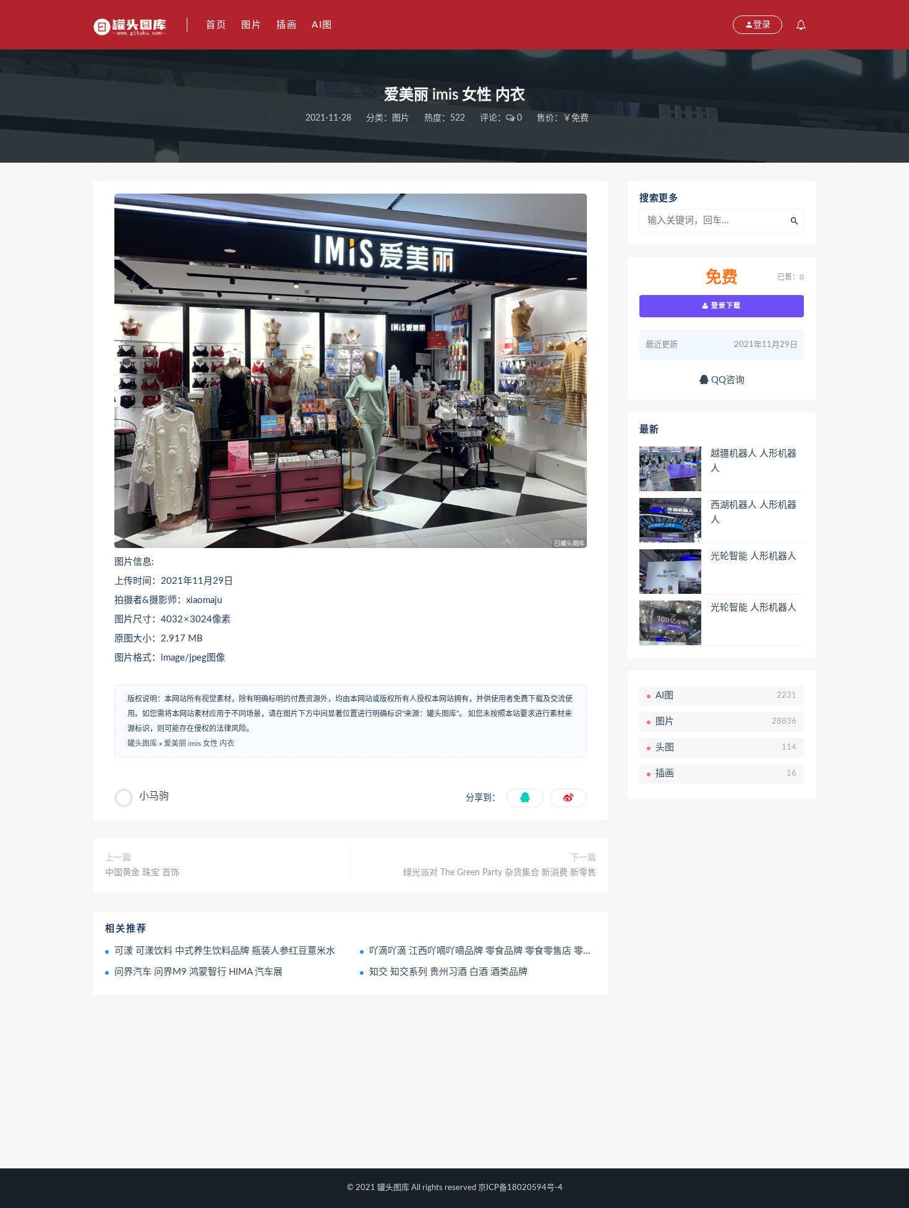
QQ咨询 (727, 380)
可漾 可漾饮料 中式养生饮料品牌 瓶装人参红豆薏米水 (224, 951)
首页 (216, 25)
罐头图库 (142, 743)
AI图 (322, 25)
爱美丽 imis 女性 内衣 (199, 743)
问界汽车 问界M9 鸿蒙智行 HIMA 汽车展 (198, 972)
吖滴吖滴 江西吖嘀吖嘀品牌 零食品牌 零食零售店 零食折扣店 (494, 951)
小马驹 (154, 796)
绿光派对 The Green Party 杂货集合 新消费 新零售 (499, 872)
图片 (251, 25)
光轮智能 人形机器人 (753, 556)
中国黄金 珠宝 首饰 (142, 872)
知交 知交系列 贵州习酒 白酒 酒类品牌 (448, 972)
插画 (286, 25)
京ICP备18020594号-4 (520, 1188)
